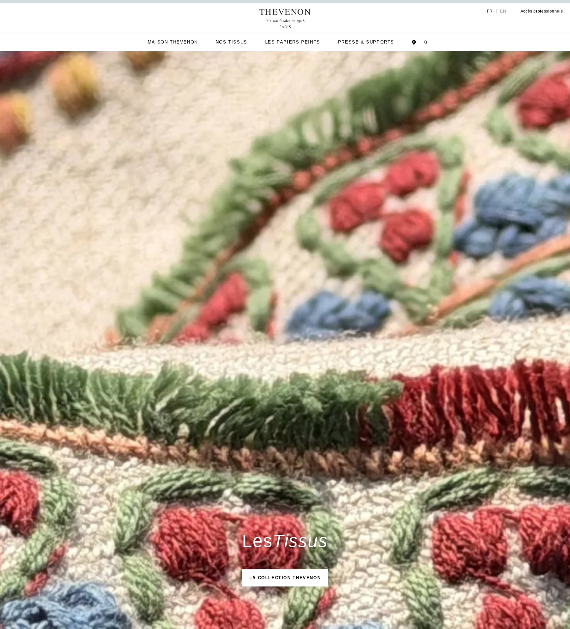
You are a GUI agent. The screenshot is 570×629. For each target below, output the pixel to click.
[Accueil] (285, 18)
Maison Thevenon (168, 42)
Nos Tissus (230, 42)
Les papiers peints (294, 42)
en (497, 11)
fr (484, 11)
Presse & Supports (371, 42)
